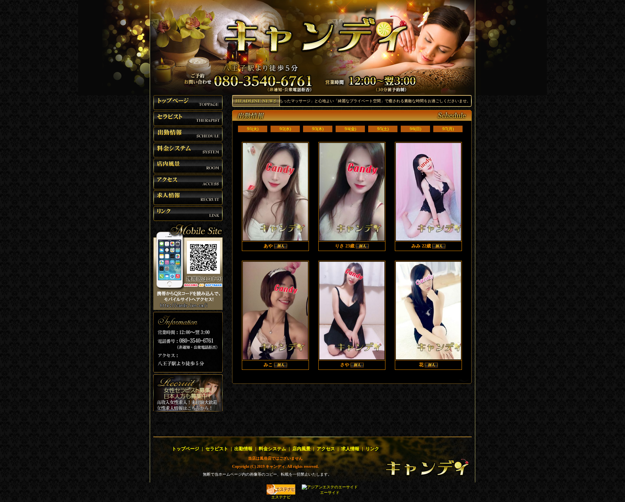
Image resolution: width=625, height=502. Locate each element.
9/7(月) (448, 129)
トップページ (185, 448)
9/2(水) (285, 129)
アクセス (326, 448)
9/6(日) (415, 129)
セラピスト (216, 448)
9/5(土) (383, 129)
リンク (372, 448)
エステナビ (281, 497)
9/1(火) (252, 129)
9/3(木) (318, 129)
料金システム (272, 448)
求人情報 (350, 448)
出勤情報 (243, 448)
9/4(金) (350, 129)
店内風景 (301, 448)
